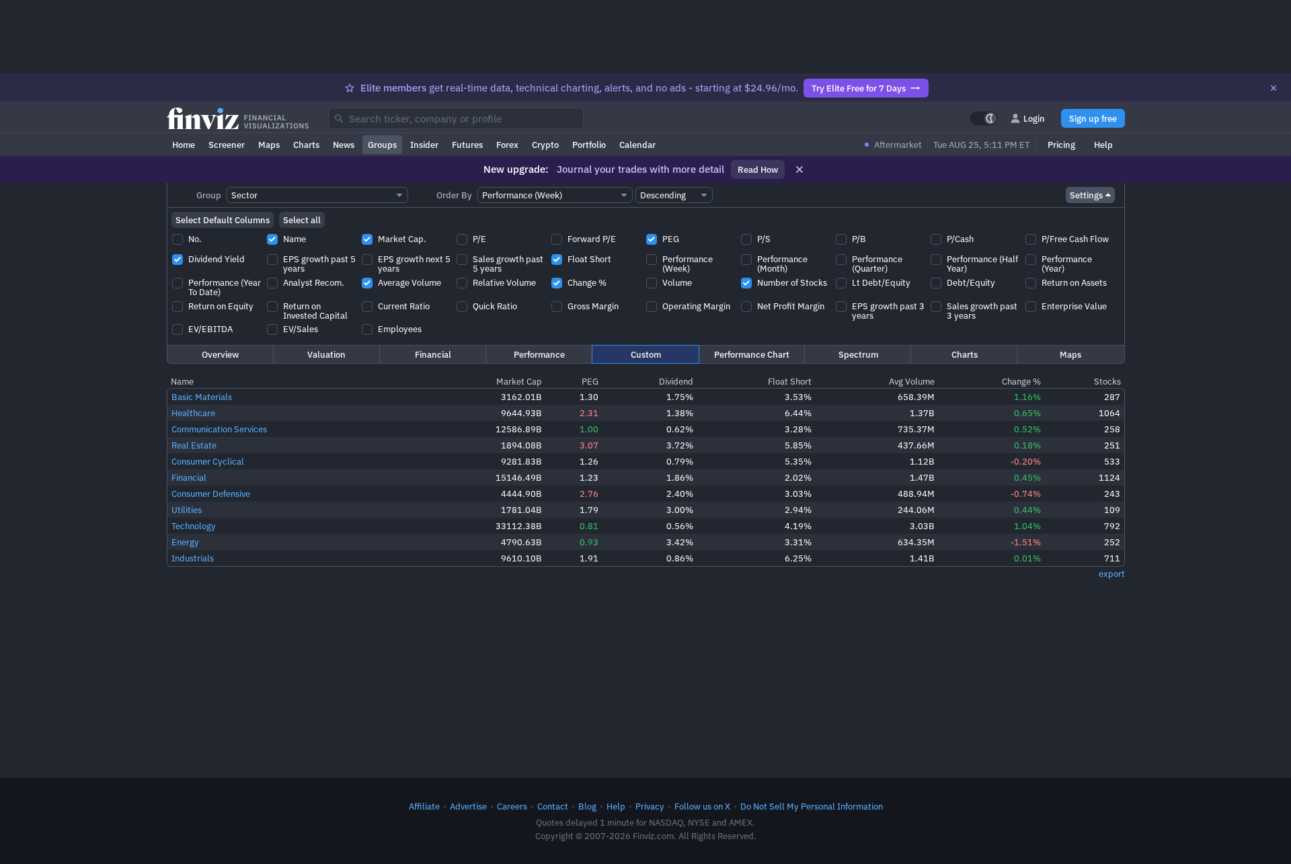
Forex (507, 144)
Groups (382, 144)
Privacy (649, 806)
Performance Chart (751, 354)
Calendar (637, 144)
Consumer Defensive (210, 493)
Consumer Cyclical (207, 461)
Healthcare (193, 412)
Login (1034, 118)
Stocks (1107, 381)
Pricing (1061, 144)
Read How (758, 169)
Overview (220, 354)
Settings (1086, 195)
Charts (306, 144)
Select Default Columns (222, 219)
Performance (539, 354)
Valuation (326, 354)
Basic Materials (201, 396)
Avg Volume (912, 381)
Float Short (790, 381)
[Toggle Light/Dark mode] (984, 118)
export (1112, 573)
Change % (1021, 381)
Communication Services (219, 429)
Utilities (186, 509)
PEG (590, 381)
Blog (587, 806)
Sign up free (1093, 118)
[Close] (1273, 88)
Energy (185, 542)
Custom (646, 354)
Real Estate (194, 445)
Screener (226, 144)
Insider (424, 144)
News (343, 144)
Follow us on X (702, 806)
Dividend (676, 381)
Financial (433, 354)
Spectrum (858, 354)
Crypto (545, 144)
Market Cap (519, 381)
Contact (552, 806)
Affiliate (424, 806)
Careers (512, 806)
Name (182, 381)
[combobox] (456, 118)
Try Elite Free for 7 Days (859, 88)
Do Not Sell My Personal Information (811, 806)
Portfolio (589, 144)
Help (1103, 144)
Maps (269, 144)
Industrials (192, 558)
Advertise (468, 806)
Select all (302, 219)
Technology (193, 525)
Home (183, 144)
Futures (467, 144)
